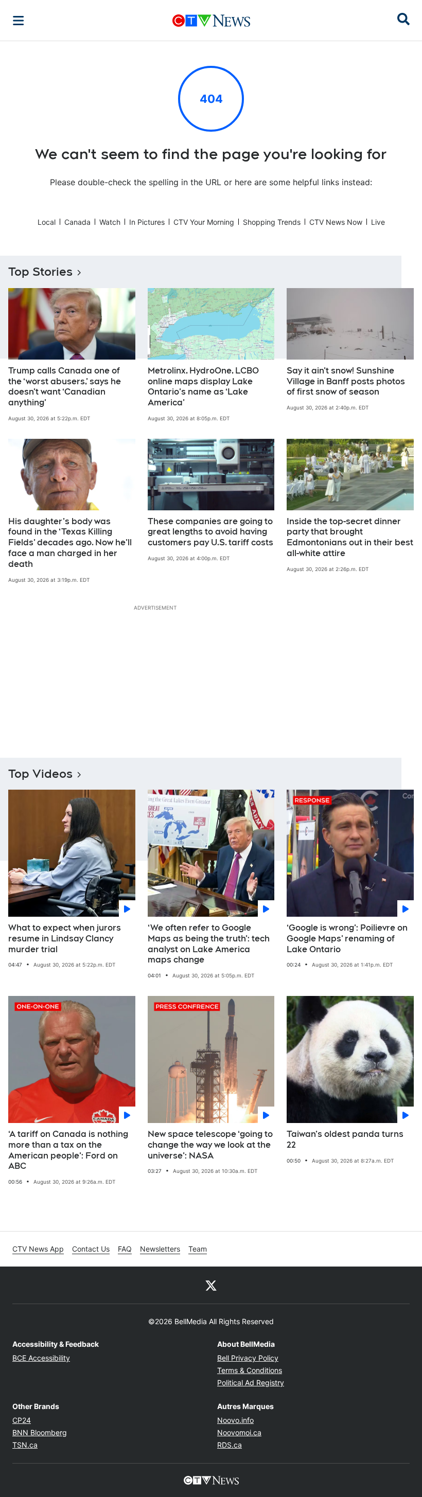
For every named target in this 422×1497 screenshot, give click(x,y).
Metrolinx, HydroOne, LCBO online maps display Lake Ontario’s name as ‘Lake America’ (203, 386)
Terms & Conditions (249, 1370)
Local (47, 222)
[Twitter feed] (211, 1285)
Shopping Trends (272, 222)
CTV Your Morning (203, 222)
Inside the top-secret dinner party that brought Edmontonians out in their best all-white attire (350, 537)
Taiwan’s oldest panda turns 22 (345, 1139)
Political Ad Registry (250, 1382)
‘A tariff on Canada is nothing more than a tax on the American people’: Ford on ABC (68, 1150)
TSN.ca (25, 1444)
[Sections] (18, 20)
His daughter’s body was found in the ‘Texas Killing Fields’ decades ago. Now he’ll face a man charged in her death (70, 542)
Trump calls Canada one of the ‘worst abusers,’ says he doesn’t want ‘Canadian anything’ (64, 386)
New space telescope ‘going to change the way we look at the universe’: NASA (210, 1145)
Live (378, 222)
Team (197, 1248)
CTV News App (38, 1248)
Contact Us (91, 1248)
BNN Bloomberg (39, 1432)
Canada (77, 222)
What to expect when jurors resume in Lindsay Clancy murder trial (64, 938)
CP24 (21, 1420)
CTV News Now (335, 222)
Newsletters (160, 1248)
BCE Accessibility (41, 1357)
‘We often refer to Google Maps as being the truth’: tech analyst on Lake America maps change (209, 944)
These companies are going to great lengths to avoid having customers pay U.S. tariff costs (210, 532)
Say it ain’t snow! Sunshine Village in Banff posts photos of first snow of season (346, 381)
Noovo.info (235, 1420)
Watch (109, 222)
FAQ (125, 1248)
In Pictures (147, 222)
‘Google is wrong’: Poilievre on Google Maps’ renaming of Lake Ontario (347, 938)
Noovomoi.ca (239, 1432)
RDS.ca (229, 1444)
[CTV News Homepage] (211, 20)
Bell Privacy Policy (247, 1357)
